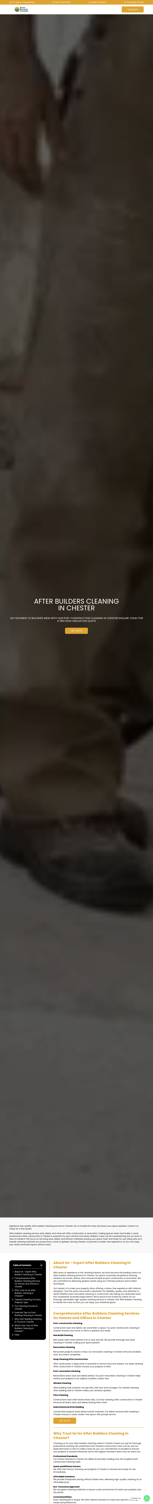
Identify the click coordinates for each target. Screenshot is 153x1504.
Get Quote (132, 9)
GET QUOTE (76, 630)
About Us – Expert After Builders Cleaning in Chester (28, 1273)
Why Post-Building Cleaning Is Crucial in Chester (28, 1320)
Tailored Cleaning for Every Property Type (28, 1301)
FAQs (17, 1334)
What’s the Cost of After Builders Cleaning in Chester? (26, 1328)
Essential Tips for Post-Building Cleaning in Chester (28, 1314)
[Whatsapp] (147, 1498)
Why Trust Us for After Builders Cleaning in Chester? (25, 1293)
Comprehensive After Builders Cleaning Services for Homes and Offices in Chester (27, 1282)
